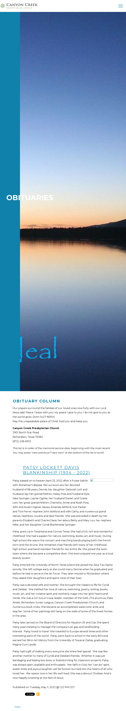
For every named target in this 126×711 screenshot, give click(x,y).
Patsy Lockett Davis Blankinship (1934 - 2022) (56, 470)
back (17, 706)
